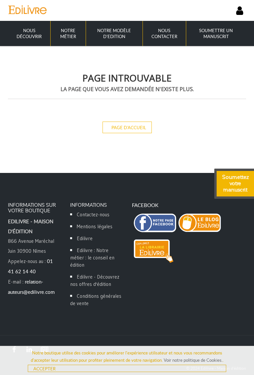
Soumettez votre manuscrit (235, 183)
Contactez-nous (93, 214)
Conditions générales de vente (95, 299)
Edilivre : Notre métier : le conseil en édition (92, 257)
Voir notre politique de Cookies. (193, 360)
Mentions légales (94, 226)
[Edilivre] (67, 9)
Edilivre (85, 238)
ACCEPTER (44, 369)
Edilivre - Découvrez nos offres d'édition (94, 280)
